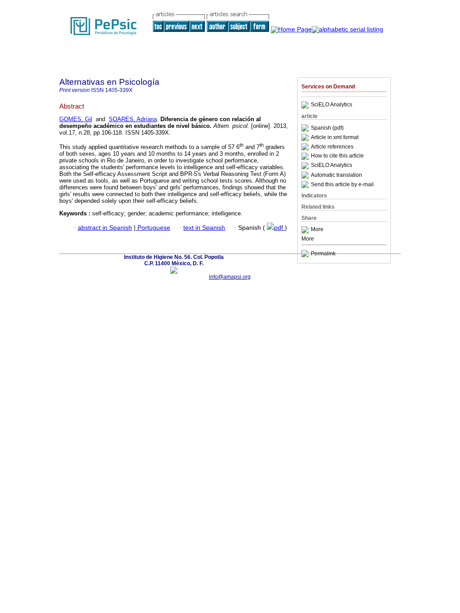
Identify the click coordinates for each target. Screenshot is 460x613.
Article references (332, 147)
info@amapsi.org (230, 277)
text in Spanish (204, 227)
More (317, 230)
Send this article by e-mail (342, 184)
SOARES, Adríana (133, 119)
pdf (279, 227)
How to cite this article (337, 156)
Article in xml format (334, 137)
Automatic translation (336, 175)
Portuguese (153, 227)
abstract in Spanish (105, 227)
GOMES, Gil (75, 119)
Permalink (323, 253)
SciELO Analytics (331, 105)
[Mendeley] (306, 230)
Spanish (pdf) (327, 128)
